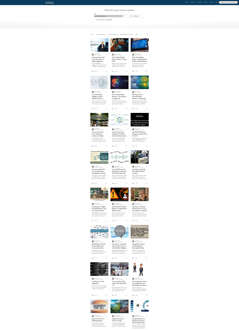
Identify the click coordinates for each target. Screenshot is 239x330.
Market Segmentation (113, 34)
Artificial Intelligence (101, 34)
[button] (147, 34)
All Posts (92, 34)
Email (95, 13)
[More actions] (106, 54)
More (137, 34)
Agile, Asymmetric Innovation (126, 34)
